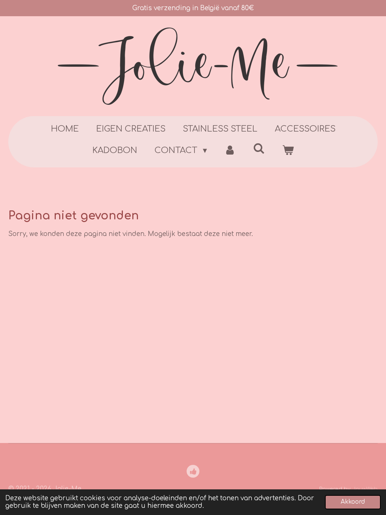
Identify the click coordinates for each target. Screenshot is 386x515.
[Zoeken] (259, 149)
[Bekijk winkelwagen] (287, 150)
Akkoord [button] (353, 502)
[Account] (230, 150)
